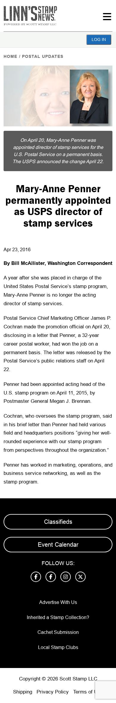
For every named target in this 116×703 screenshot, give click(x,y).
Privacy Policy (53, 692)
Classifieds (58, 521)
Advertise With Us (58, 602)
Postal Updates (42, 56)
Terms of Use (88, 692)
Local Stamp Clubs (58, 647)
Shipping (22, 692)
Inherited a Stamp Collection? (58, 617)
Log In (99, 39)
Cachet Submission (58, 632)
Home (10, 56)
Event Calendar (58, 544)
